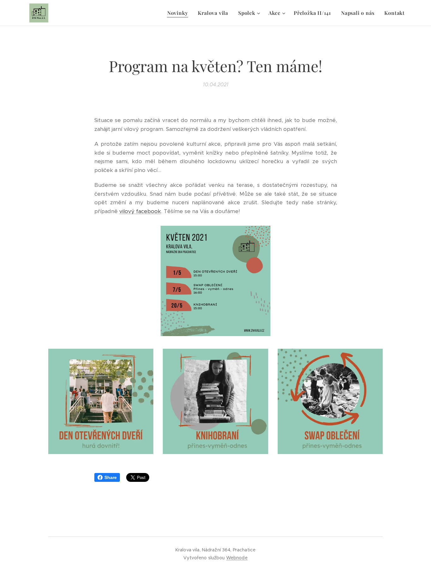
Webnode (237, 558)
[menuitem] (179, 13)
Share (110, 477)
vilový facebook (140, 211)
